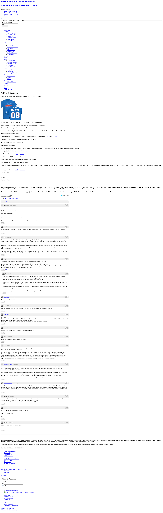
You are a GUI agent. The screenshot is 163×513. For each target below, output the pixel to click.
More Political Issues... (10, 463)
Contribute (7, 30)
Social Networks (11, 40)
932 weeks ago (13, 205)
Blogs (5, 59)
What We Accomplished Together (13, 11)
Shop (5, 80)
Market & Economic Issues (11, 459)
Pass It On (10, 65)
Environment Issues (12, 47)
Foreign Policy (11, 54)
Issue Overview (11, 44)
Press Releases (11, 76)
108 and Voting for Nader (11, 14)
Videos (9, 77)
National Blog (11, 60)
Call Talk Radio (11, 37)
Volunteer (10, 36)
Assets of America (12, 62)
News (5, 57)
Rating (9, 198)
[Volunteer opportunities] (11, 490)
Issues (5, 42)
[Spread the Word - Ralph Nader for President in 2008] (19, 492)
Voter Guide (10, 39)
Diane (5, 305)
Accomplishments (12, 73)
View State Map (11, 33)
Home (5, 88)
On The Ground (11, 66)
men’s (48, 136)
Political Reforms (12, 53)
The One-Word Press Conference (13, 12)
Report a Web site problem (11, 505)
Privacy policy (8, 502)
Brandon (6, 314)
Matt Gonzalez (11, 71)
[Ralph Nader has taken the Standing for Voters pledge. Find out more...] (9, 510)
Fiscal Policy (10, 48)
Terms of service (8, 504)
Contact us (7, 499)
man (17, 154)
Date (6, 198)
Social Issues (10, 45)
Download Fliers (11, 34)
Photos (9, 79)
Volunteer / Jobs (8, 496)
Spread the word (8, 498)
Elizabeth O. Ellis (8, 364)
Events (6, 56)
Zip (3, 483)
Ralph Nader (10, 69)
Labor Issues (10, 51)
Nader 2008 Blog (8, 89)
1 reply (8, 269)
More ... (6, 16)
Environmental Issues (10, 451)
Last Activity (15, 198)
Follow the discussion (67, 195)
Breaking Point (11, 63)
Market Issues (11, 50)
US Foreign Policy (9, 454)
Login (3, 201)
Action (6, 31)
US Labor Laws (8, 456)
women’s (54, 136)
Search (6, 85)
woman (22, 154)
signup (7, 201)
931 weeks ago (15, 364)
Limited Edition (11, 82)
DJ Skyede (6, 297)
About (5, 68)
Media (5, 74)
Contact (6, 83)
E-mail (4, 481)
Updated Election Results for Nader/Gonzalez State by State (18, 1)
